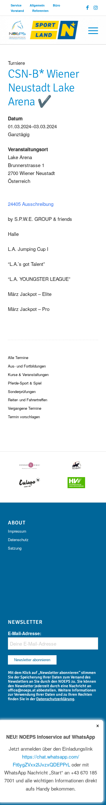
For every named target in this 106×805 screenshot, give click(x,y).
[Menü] (90, 30)
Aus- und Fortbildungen (27, 366)
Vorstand (17, 10)
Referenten (40, 10)
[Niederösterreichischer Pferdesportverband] (44, 30)
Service (16, 5)
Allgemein (37, 5)
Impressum (17, 531)
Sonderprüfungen (22, 391)
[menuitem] (16, 5)
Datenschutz (18, 539)
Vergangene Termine (24, 408)
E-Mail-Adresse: (24, 633)
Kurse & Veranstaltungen (28, 374)
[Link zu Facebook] (87, 7)
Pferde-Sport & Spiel (25, 383)
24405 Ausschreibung (30, 203)
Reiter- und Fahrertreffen (27, 399)
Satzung (14, 548)
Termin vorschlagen (24, 416)
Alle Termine (18, 357)
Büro (56, 5)
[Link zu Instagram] (96, 7)
